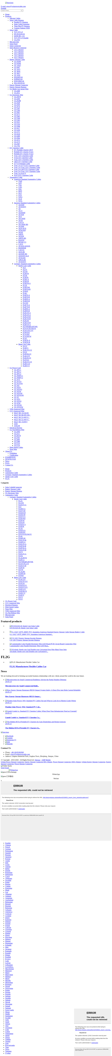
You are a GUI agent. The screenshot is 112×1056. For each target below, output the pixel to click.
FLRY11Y (26, 364)
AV (19, 209)
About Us (8, 451)
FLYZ (25, 352)
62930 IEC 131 (19, 36)
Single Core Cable (24, 266)
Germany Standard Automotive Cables (27, 264)
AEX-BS (21, 252)
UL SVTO (17, 382)
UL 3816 (17, 71)
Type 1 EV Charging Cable (23, 156)
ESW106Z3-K (19, 81)
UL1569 (17, 118)
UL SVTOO (18, 383)
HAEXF (21, 240)
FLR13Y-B (27, 319)
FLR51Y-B (27, 323)
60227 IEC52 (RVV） (22, 420)
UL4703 (17, 40)
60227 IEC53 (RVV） (22, 417)
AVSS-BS (21, 258)
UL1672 (17, 140)
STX (20, 195)
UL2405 (17, 439)
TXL (20, 185)
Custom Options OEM (22, 28)
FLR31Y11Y (27, 362)
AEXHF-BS (22, 254)
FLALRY (26, 334)
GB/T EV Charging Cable (23, 162)
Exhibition (13, 453)
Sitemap (37, 760)
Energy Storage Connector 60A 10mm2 (38, 762)
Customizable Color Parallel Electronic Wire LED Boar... (29, 646)
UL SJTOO (18, 389)
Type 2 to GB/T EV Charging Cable (26, 169)
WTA (20, 201)
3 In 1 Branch (19, 52)
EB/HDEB (22, 248)
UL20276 (17, 436)
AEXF (20, 232)
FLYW (25, 272)
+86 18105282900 (17, 752)
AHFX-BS (22, 238)
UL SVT (17, 380)
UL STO (17, 399)
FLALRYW (27, 336)
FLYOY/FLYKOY (29, 328)
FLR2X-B (26, 342)
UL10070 (17, 97)
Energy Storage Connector (19, 85)
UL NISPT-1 (18, 376)
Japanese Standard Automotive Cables (27, 203)
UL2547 (17, 437)
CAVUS (21, 250)
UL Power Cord (15, 368)
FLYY (25, 270)
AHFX (20, 234)
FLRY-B (26, 281)
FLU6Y (25, 303)
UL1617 (17, 128)
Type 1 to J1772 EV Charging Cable (26, 165)
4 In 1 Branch (19, 54)
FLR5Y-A (26, 295)
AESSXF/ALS (23, 256)
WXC (20, 197)
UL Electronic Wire (16, 95)
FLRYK (26, 277)
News (7, 461)
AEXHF (21, 205)
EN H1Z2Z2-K (19, 34)
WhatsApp (14, 770)
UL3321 (17, 122)
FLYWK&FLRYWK (30, 327)
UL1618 (17, 134)
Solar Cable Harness (17, 20)
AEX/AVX (22, 228)
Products (8, 16)
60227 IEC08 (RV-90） (22, 415)
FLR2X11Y (27, 358)
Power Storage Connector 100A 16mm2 (67, 762)
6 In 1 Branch (19, 57)
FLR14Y (26, 321)
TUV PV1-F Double (21, 38)
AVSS (20, 220)
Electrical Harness (16, 428)
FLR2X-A (26, 340)
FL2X (25, 285)
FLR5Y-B (26, 297)
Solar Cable (14, 30)
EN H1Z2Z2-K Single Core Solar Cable (24, 628)
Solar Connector (15, 46)
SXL (20, 189)
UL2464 (17, 432)
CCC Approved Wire (17, 411)
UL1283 (17, 120)
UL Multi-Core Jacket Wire (19, 89)
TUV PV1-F (18, 32)
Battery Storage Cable (17, 59)
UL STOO (17, 401)
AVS (20, 217)
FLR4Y (25, 291)
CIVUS (21, 222)
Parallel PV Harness (21, 22)
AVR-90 (17, 426)
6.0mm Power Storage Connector (12, 762)
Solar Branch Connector (18, 48)
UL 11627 (17, 65)
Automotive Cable (16, 177)
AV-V (20, 211)
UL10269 (17, 61)
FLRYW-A (27, 283)
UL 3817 (17, 73)
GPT (20, 183)
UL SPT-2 (17, 372)
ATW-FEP (22, 230)
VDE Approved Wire (17, 409)
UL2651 (17, 93)
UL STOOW (18, 407)
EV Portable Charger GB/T (23, 150)
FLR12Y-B (27, 317)
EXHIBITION (10, 457)
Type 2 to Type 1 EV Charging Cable (27, 171)
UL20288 (17, 101)
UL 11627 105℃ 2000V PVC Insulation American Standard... (31, 634)
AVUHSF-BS (23, 224)
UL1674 (17, 107)
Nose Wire (13, 449)
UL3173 (17, 142)
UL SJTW (17, 391)
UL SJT (16, 385)
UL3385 (17, 116)
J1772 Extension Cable (22, 164)
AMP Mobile (46, 760)
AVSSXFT (22, 207)
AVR (16, 424)
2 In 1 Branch (19, 50)
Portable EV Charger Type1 (23, 152)
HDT (20, 191)
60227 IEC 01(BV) (20, 422)
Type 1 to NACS (20, 173)
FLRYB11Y (27, 354)
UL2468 (17, 91)
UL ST (16, 397)
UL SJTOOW (19, 395)
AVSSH (21, 226)
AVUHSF (21, 219)
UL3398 (17, 126)
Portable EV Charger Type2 (23, 154)
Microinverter (14, 42)
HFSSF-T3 (22, 242)
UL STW (17, 403)
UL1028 (17, 103)
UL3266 (17, 99)
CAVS (20, 244)
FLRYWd (26, 287)
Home (7, 14)
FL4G (25, 293)
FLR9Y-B (26, 311)
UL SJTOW (18, 393)
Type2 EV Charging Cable (23, 158)
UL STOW (18, 405)
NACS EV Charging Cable (23, 175)
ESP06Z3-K (18, 79)
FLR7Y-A (26, 305)
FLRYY (26, 348)
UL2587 (17, 144)
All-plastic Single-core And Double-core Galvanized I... (29, 651)
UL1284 (17, 111)
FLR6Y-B (26, 301)
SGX (20, 199)
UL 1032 (17, 75)
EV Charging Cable (16, 148)
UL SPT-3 (17, 374)
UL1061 (17, 112)
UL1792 (17, 146)
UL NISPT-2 (18, 378)
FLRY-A (26, 279)
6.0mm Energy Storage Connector (93, 762)
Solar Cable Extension (21, 24)
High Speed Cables (16, 447)
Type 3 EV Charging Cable (23, 160)
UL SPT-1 (17, 370)
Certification (14, 455)
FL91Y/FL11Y (28, 330)
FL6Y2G (26, 360)
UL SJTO (17, 387)
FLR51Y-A (27, 325)
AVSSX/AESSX (24, 246)
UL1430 (17, 130)
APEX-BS (22, 260)
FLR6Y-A (26, 299)
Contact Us (9, 465)
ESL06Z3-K (18, 77)
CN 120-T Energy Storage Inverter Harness (25, 640)
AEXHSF (21, 213)
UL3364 (17, 138)
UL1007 (17, 67)
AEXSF (21, 236)
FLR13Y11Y (27, 350)
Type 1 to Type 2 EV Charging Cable (27, 167)
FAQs (7, 463)
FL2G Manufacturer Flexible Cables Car (28, 666)
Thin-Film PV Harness (22, 26)
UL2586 (17, 441)
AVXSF (21, 215)
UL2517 (17, 434)
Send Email (5, 768)
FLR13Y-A (27, 313)
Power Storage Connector (23, 764)
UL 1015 (17, 69)
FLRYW (26, 274)
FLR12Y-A (27, 315)
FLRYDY (26, 332)
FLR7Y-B (26, 307)
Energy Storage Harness (18, 87)
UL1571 (17, 132)
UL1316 (17, 124)
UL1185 (17, 109)
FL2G (25, 338)
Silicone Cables (15, 18)
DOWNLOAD (10, 459)
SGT (20, 193)
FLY (24, 268)
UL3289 (17, 136)
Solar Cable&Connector (13, 487)
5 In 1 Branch (19, 56)
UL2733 (17, 445)
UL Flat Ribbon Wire (17, 430)
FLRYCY (26, 366)
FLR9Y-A (26, 309)
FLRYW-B (27, 289)
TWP (20, 181)
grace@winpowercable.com (20, 754)
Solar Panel (14, 44)
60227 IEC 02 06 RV (21, 413)
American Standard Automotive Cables (27, 179)
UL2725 (17, 443)
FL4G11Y (26, 356)
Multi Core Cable (24, 344)
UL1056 (17, 105)
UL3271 (17, 114)
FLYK (25, 275)
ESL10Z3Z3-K (19, 83)
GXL (20, 187)
